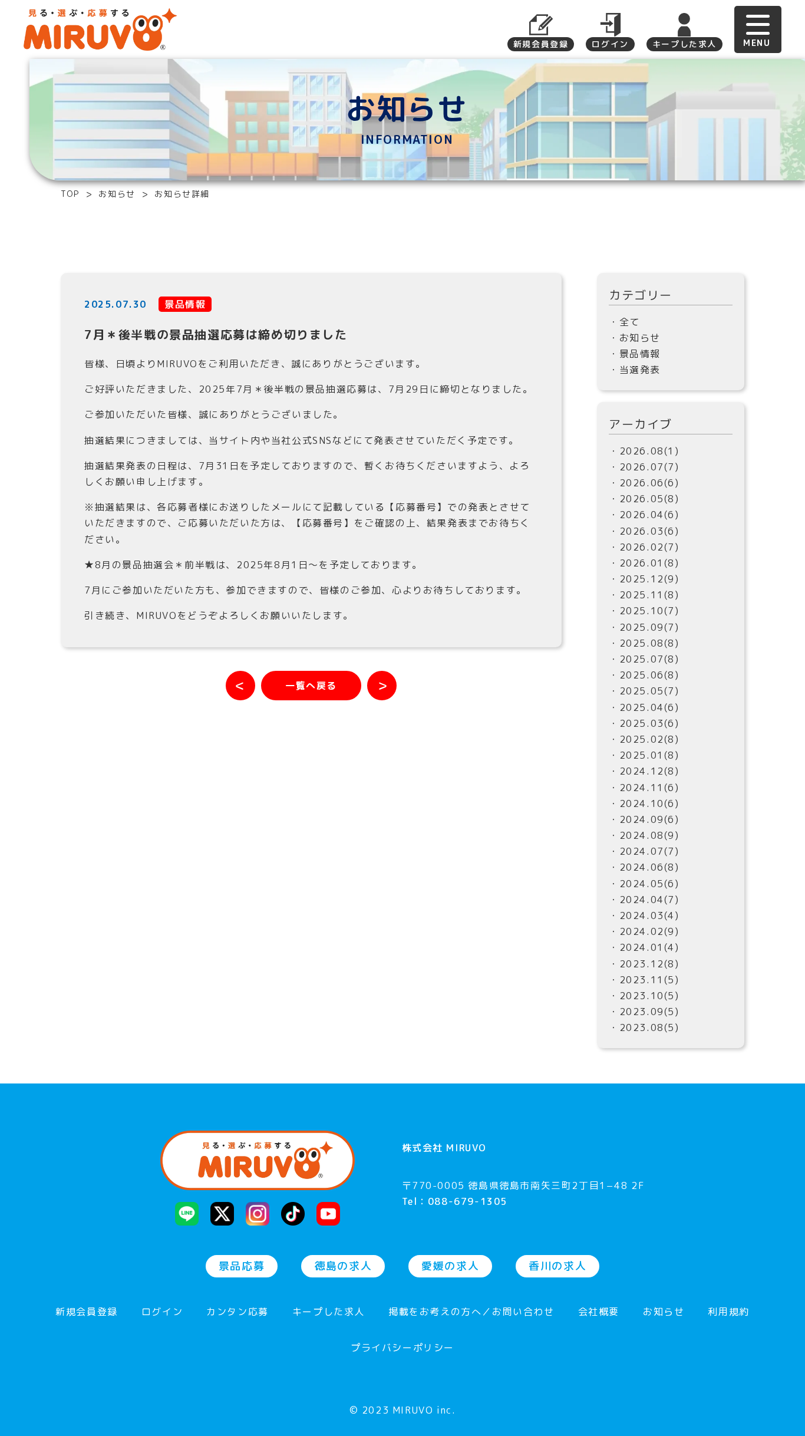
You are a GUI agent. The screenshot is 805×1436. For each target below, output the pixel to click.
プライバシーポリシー (402, 1348)
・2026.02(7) (644, 547)
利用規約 (728, 1312)
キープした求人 (684, 44)
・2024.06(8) (644, 867)
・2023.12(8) (644, 963)
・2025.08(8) (644, 643)
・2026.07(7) (644, 466)
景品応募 (242, 1266)
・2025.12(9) (644, 578)
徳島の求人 (343, 1266)
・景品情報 (635, 353)
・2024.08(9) (644, 835)
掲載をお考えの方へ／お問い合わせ (471, 1312)
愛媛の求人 (450, 1266)
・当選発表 (635, 369)
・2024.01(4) (644, 947)
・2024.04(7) (644, 899)
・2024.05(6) (644, 883)
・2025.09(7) (644, 627)
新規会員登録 (541, 44)
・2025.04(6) (644, 707)
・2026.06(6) (644, 482)
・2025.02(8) (644, 739)
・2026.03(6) (644, 531)
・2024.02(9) (644, 931)
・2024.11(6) (644, 787)
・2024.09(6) (644, 819)
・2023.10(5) (644, 995)
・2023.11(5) (644, 979)
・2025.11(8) (644, 594)
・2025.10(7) (644, 610)
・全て (624, 321)
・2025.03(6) (644, 723)
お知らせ (663, 1312)
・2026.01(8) (644, 562)
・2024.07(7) (644, 851)
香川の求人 (557, 1266)
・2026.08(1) (644, 450)
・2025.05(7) (644, 690)
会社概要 (598, 1312)
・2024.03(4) (644, 915)
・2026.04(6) (644, 514)
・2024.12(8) (644, 771)
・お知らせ (635, 337)
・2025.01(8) (644, 755)
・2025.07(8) (644, 659)
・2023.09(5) (644, 1011)
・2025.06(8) (644, 674)
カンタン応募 (237, 1312)
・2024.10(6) (644, 803)
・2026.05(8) (644, 498)
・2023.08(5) (644, 1027)
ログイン (610, 44)
